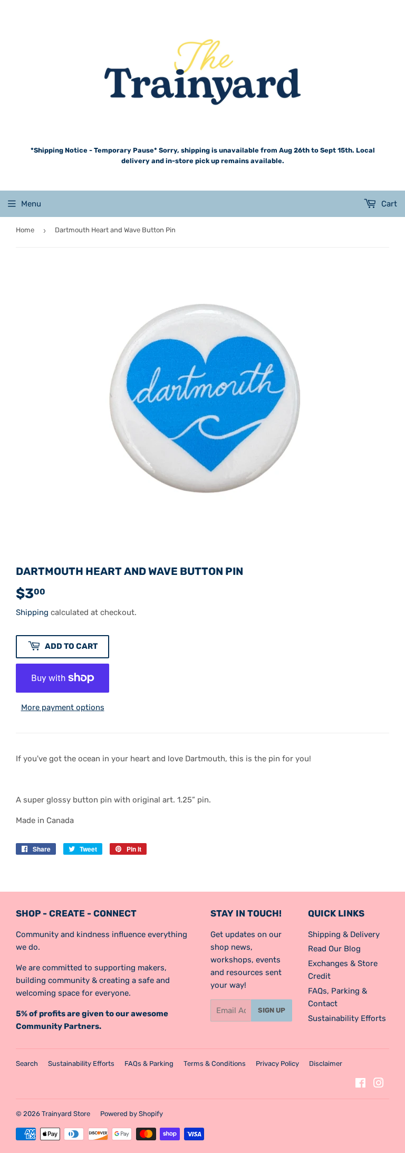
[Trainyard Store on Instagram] (378, 1084)
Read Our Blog (334, 948)
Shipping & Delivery (344, 934)
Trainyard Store (66, 1114)
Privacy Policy (277, 1063)
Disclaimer (325, 1063)
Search (27, 1063)
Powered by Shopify (131, 1114)
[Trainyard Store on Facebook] (360, 1084)
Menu (31, 204)
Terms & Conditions (215, 1063)
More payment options (62, 707)
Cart (388, 204)
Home (25, 230)
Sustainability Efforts (347, 1018)
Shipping (32, 612)
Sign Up (271, 1010)
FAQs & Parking (148, 1063)
